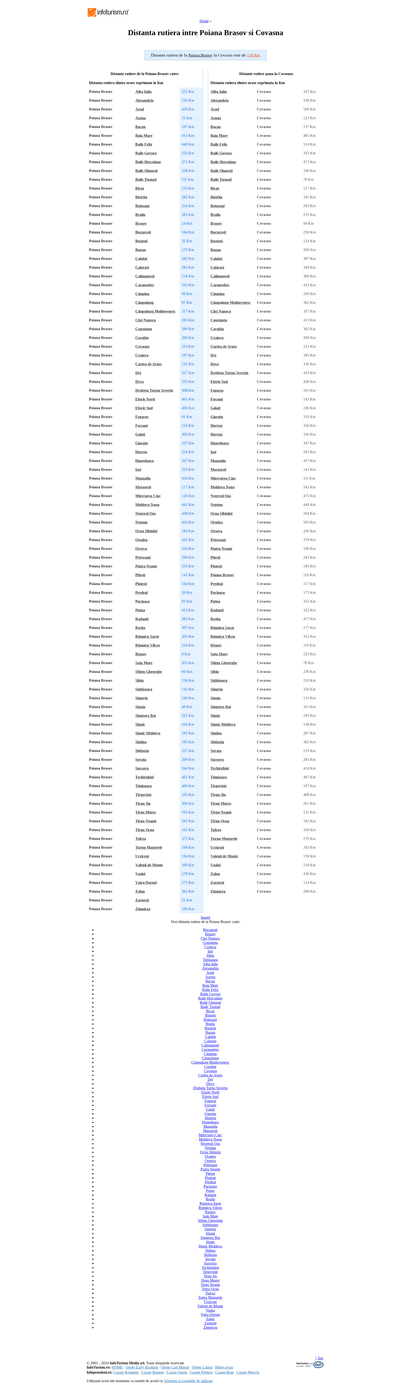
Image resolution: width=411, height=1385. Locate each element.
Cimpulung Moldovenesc (155, 311)
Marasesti (143, 487)
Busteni (141, 241)
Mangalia (143, 478)
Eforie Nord (145, 399)
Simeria (141, 698)
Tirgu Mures (145, 812)
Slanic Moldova (147, 733)
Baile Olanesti (146, 171)
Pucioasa (142, 601)
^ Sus (319, 1358)
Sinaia (140, 707)
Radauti (141, 619)
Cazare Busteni (152, 1372)
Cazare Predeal (201, 1372)
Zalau (140, 891)
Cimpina (142, 294)
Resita (140, 628)
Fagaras (141, 417)
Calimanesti (144, 276)
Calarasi (142, 267)
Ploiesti (141, 584)
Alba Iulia (143, 92)
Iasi (138, 469)
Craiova (141, 355)
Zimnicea (142, 909)
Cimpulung (144, 302)
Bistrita (141, 197)
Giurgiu (141, 443)
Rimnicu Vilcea (147, 645)
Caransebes (144, 285)
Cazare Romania (125, 1372)
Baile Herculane (148, 162)
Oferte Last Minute (175, 1367)
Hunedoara (144, 461)
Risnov (141, 654)
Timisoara (143, 786)
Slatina (141, 742)
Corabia (142, 338)
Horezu (141, 452)
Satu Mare (143, 663)
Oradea (141, 540)
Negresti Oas (145, 513)
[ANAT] (310, 1367)
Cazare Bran (224, 1372)
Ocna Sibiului (146, 531)
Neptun (141, 522)
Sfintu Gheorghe (148, 672)
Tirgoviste (143, 795)
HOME (117, 1367)
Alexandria (144, 100)
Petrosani (143, 557)
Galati (140, 434)
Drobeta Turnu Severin (154, 390)
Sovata (140, 759)
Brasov (141, 223)
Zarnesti (142, 900)
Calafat (141, 259)
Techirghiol (144, 777)
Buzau (140, 250)
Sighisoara (143, 689)
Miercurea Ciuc (148, 496)
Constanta (143, 329)
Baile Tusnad (146, 179)
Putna (140, 610)
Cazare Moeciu (247, 1372)
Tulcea (140, 839)
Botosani (142, 206)
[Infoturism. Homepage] (108, 17)
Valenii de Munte (149, 865)
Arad (139, 109)
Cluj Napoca (145, 320)
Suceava (142, 768)
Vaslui (140, 874)
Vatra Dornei (146, 882)
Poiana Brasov (222, 575)
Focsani (141, 426)
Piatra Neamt (146, 566)
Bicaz (139, 188)
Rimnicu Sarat (147, 636)
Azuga (140, 118)
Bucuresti (143, 232)
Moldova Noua (147, 505)
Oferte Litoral (202, 1367)
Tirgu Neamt (145, 821)
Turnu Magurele (148, 847)
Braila (140, 215)
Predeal (141, 592)
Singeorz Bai (145, 716)
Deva (139, 382)
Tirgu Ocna (144, 830)
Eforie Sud (144, 408)
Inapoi (205, 917)
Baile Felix (143, 144)
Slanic (140, 724)
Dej (138, 373)
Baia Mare (143, 135)
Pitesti (140, 575)
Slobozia (142, 751)
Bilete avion (224, 1367)
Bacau (140, 127)
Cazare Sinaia (176, 1372)
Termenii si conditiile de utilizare (188, 1381)
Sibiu (139, 680)
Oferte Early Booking (142, 1367)
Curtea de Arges (148, 364)
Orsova (141, 549)
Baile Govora (146, 153)
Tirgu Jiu (143, 803)
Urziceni (142, 856)
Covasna (142, 346)
